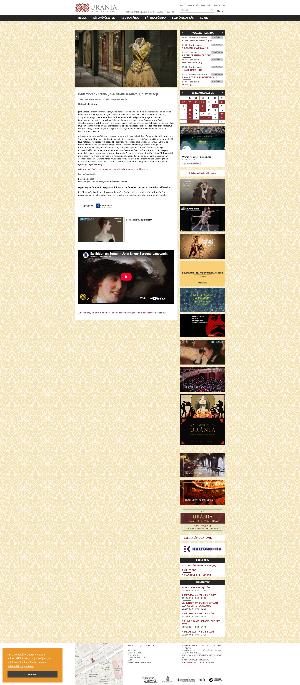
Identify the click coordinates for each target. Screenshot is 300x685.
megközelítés (134, 650)
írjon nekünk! (134, 655)
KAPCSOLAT (219, 5)
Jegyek (204, 18)
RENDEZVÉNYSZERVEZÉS (199, 5)
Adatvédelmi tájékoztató (140, 662)
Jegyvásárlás (217, 37)
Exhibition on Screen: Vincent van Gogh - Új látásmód (200, 604)
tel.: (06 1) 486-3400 (165, 12)
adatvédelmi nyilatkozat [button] (21, 666)
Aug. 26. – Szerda (203, 33)
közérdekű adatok (136, 657)
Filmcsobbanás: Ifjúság (196, 587)
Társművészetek (103, 18)
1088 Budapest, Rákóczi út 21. (140, 12)
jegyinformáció (135, 653)
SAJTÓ (182, 5)
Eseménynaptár (183, 18)
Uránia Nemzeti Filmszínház (196, 157)
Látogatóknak (155, 18)
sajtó (130, 660)
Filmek (82, 18)
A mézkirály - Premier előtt (199, 595)
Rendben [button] (32, 674)
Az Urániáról (130, 18)
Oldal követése (192, 163)
